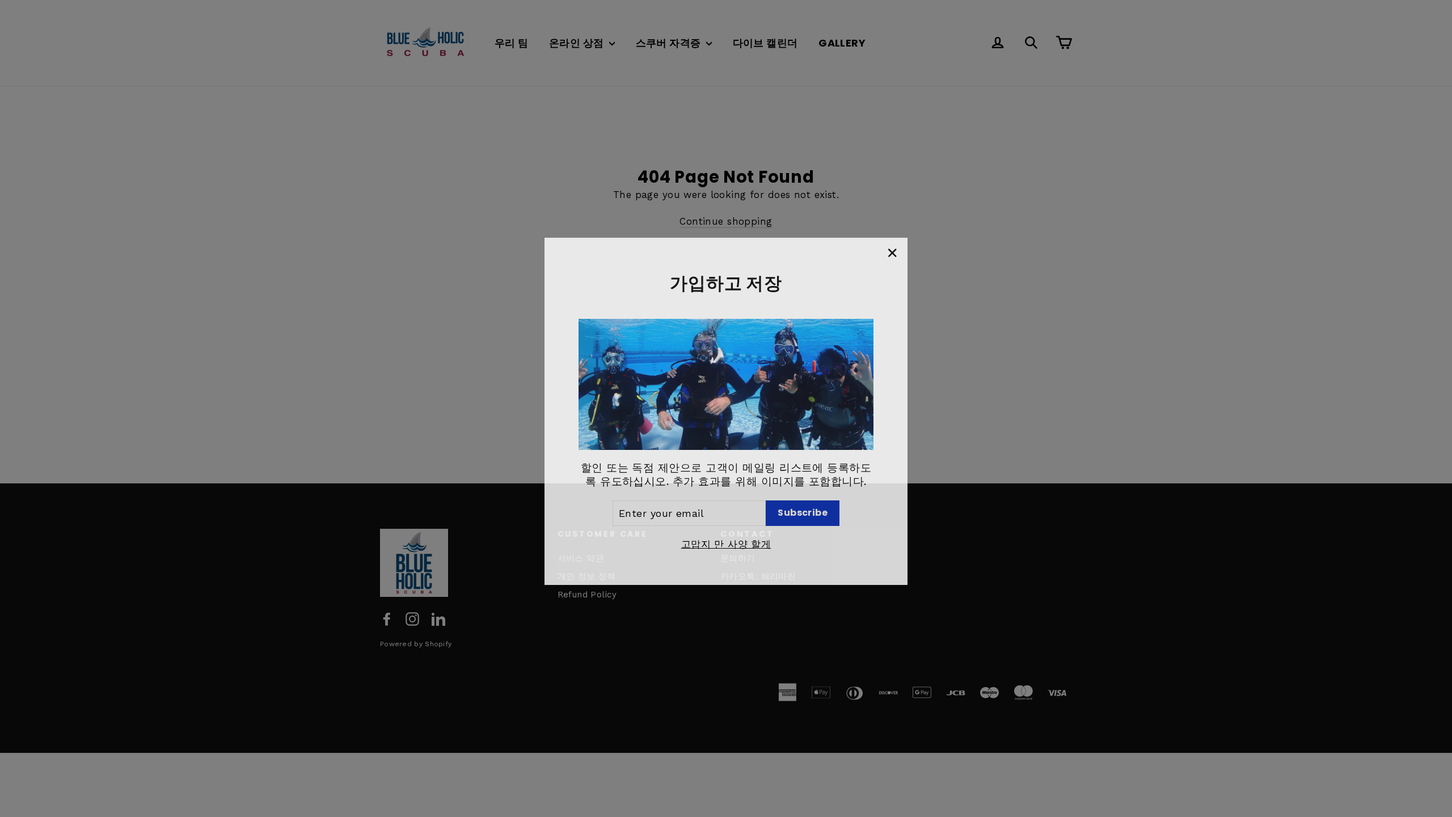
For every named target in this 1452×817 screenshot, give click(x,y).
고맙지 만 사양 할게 (726, 541)
